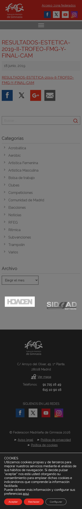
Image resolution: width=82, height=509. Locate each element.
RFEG (13, 222)
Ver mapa (44, 377)
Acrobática (17, 148)
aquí (26, 493)
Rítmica (14, 230)
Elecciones (17, 207)
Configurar (56, 501)
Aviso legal (25, 440)
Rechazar (33, 501)
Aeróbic (14, 155)
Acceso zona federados (59, 5)
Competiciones (20, 193)
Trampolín (16, 245)
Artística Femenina (23, 163)
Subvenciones (19, 237)
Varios (13, 252)
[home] (19, 10)
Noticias (14, 215)
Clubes (13, 185)
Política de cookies (44, 445)
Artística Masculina (23, 170)
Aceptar (13, 501)
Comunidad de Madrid (26, 200)
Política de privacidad (56, 440)
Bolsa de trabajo (21, 178)
